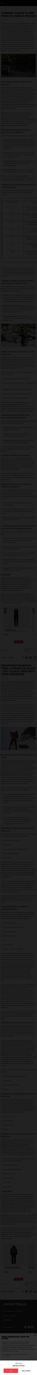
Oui (11, 1371)
